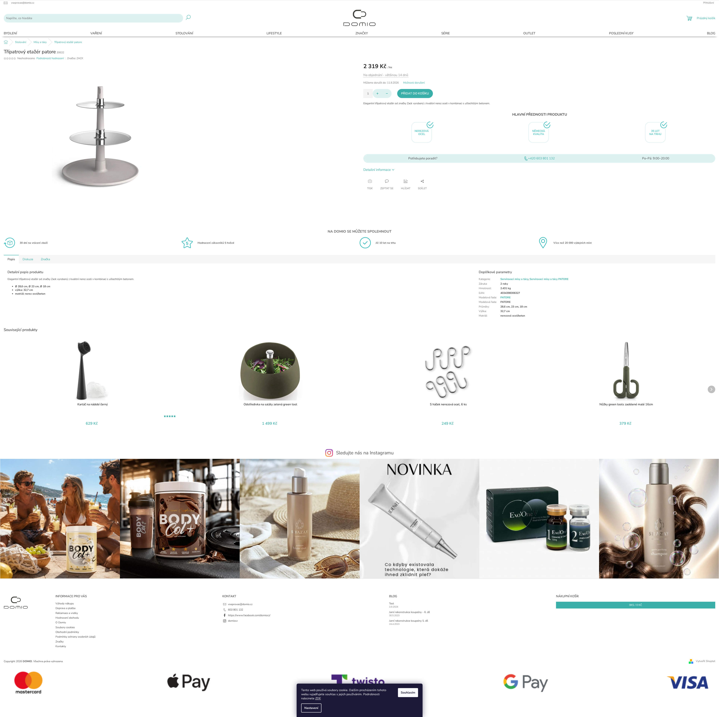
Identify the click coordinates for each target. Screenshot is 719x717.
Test (391, 603)
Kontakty (60, 646)
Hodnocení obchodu (67, 618)
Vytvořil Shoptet (705, 661)
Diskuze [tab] (28, 259)
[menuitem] (10, 33)
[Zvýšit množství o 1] (377, 93)
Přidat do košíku (415, 93)
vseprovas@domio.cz (240, 604)
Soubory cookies (65, 627)
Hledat (188, 18)
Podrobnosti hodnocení (50, 58)
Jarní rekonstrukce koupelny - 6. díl (409, 612)
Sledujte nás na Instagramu (365, 453)
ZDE (318, 698)
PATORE (505, 297)
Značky (59, 641)
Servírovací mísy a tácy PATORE (549, 279)
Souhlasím (408, 693)
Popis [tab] (11, 259)
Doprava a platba (65, 608)
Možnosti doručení (414, 82)
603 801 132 (235, 609)
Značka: (75, 58)
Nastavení (311, 708)
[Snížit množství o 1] (387, 93)
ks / (635, 605)
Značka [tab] (45, 259)
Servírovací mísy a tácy (514, 279)
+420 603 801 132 (541, 158)
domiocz (233, 621)
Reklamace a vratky (66, 613)
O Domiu (60, 622)
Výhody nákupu (64, 603)
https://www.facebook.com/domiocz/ (249, 615)
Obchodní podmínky (67, 632)
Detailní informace (377, 169)
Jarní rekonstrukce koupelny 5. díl (408, 621)
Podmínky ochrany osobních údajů (75, 637)
